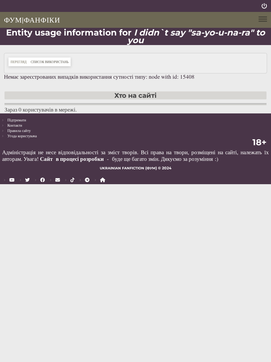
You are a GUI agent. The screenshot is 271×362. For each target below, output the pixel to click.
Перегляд (18, 62)
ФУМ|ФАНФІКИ (32, 20)
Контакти (14, 125)
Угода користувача (22, 135)
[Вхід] (264, 6)
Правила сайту (19, 130)
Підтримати (16, 119)
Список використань (51, 61)
